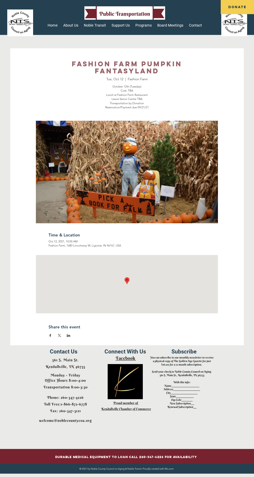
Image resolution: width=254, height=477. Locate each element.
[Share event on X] (59, 335)
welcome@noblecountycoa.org (65, 420)
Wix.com (169, 468)
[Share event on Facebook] (50, 335)
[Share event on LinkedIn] (68, 335)
